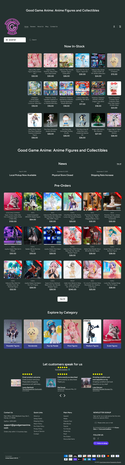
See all (119, 164)
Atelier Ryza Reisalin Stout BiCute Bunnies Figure (92, 250)
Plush (65, 434)
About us (37, 416)
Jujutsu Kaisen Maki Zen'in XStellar (13, 250)
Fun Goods (67, 429)
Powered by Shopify (115, 462)
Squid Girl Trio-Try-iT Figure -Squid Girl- (82, 70)
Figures (65, 426)
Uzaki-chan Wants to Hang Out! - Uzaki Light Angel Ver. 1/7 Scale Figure (72, 285)
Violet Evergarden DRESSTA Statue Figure (32, 216)
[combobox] (74, 39)
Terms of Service (39, 431)
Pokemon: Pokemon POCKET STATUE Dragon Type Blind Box (98, 100)
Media (65, 418)
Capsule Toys (67, 421)
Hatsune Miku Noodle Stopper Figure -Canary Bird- (66, 71)
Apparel (65, 416)
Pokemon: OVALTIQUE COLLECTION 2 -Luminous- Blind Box (34, 100)
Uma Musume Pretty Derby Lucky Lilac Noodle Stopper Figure (72, 217)
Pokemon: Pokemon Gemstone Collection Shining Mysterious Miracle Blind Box (66, 100)
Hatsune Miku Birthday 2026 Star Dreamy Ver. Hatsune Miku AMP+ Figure (52, 217)
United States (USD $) (11, 458)
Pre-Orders (67, 436)
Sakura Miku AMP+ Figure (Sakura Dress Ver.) (34, 71)
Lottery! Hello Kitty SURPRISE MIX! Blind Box (82, 99)
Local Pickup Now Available (22, 175)
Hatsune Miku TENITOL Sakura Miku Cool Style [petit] (50, 71)
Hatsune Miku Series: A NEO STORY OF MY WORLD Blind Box (98, 71)
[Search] (29, 39)
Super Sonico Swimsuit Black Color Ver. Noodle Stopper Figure (52, 285)
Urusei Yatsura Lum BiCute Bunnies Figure (112, 250)
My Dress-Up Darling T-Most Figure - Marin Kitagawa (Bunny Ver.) (92, 217)
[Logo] (12, 26)
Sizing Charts (38, 418)
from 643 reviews (61, 370)
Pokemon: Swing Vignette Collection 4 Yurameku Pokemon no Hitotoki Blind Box (50, 100)
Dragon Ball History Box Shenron (98, 130)
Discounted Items (69, 439)
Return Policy (38, 424)
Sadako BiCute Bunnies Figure (32, 250)
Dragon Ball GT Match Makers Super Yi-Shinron (114, 131)
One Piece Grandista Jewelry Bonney (50, 130)
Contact (36, 434)
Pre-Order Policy (39, 426)
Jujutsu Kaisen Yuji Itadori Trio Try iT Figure (33, 284)
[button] (61, 395)
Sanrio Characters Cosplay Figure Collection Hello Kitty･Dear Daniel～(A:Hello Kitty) (114, 101)
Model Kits (66, 431)
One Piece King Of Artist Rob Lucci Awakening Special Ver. (82, 132)
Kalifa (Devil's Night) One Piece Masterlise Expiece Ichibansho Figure (34, 132)
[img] (62, 367)
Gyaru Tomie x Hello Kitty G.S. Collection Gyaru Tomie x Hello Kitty (13, 217)
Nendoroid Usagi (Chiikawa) (114, 70)
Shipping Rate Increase (102, 175)
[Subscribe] (118, 422)
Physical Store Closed (62, 175)
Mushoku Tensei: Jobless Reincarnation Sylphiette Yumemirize (112, 217)
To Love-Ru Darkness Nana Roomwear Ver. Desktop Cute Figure (92, 285)
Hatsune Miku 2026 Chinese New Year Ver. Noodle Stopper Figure (72, 251)
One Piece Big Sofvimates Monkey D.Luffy (66, 131)
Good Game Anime (105, 462)
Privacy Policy (38, 429)
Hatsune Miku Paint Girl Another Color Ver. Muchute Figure (13, 285)
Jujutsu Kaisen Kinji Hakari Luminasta (52, 250)
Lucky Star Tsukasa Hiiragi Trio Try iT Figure (112, 284)
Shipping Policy (38, 421)
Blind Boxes (67, 424)
